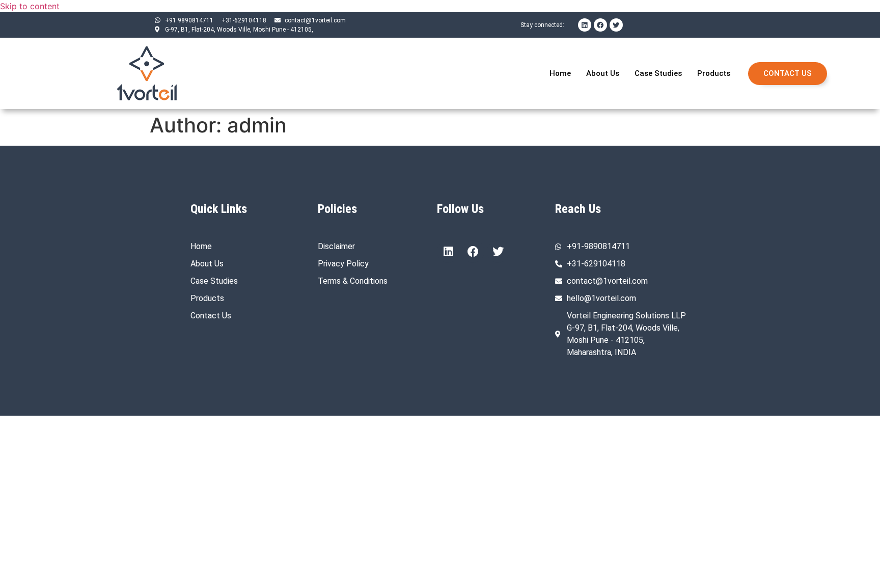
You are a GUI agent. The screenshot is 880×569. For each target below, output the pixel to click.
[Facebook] (600, 25)
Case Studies (658, 73)
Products (713, 73)
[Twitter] (616, 25)
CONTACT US (787, 73)
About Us (602, 73)
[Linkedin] (584, 25)
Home (560, 73)
